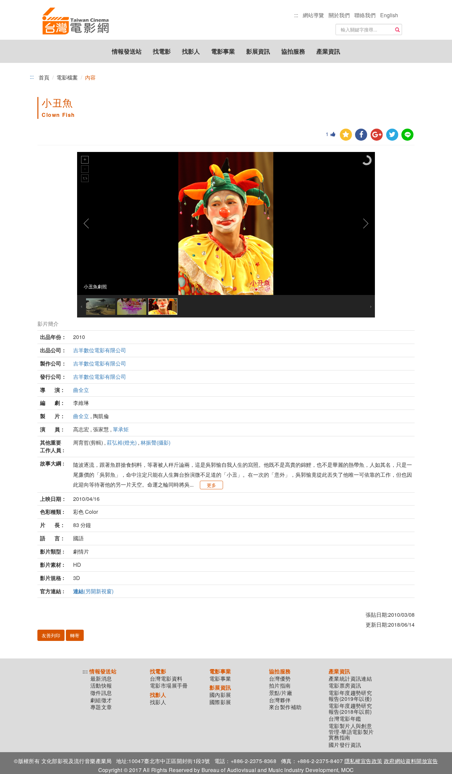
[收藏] (346, 135)
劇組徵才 (101, 700)
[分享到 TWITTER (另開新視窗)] (392, 135)
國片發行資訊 (345, 745)
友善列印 (51, 635)
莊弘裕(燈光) (122, 442)
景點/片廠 (280, 693)
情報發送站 (127, 51)
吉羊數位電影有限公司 (99, 350)
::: (296, 15)
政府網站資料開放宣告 (411, 761)
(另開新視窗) (93, 591)
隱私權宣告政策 (363, 761)
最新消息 (101, 679)
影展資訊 (258, 51)
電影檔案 (67, 77)
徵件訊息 (101, 693)
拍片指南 (280, 686)
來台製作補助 (285, 707)
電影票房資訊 (345, 686)
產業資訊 (328, 51)
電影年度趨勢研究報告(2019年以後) (350, 695)
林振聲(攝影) (155, 442)
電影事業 (223, 51)
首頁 (44, 77)
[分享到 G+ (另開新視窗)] (377, 135)
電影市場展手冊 (169, 686)
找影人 (191, 51)
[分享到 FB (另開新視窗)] (361, 135)
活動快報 (101, 686)
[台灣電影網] (75, 21)
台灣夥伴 (280, 700)
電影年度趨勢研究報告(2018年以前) (350, 708)
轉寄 (74, 635)
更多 (211, 485)
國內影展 (220, 695)
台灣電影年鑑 (345, 719)
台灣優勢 (280, 679)
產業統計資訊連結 (350, 679)
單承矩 (121, 429)
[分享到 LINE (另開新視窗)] (407, 135)
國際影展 (220, 702)
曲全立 (81, 390)
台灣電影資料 (166, 679)
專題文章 (101, 707)
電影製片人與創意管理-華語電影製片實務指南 (351, 732)
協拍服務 (293, 51)
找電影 (162, 51)
